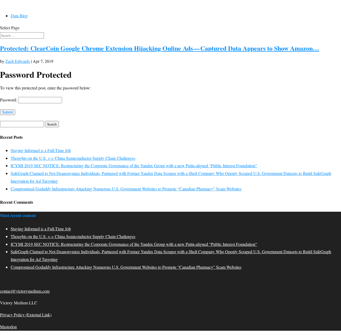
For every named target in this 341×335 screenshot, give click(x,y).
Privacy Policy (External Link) (25, 314)
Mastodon (8, 326)
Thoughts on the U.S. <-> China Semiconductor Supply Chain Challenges (73, 158)
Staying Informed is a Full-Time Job (41, 150)
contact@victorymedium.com (25, 291)
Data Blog (19, 15)
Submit (7, 112)
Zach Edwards (17, 61)
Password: (9, 100)
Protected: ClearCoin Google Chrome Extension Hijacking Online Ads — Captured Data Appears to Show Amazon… (159, 48)
